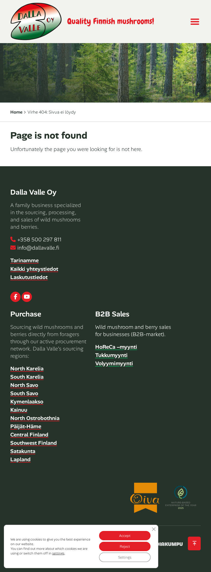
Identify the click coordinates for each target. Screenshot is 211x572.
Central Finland (29, 434)
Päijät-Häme (25, 426)
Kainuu (18, 410)
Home (16, 112)
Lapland (20, 459)
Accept (124, 535)
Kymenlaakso (26, 401)
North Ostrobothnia (34, 418)
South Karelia (26, 376)
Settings (124, 557)
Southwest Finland (33, 443)
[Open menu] (194, 21)
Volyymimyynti (114, 363)
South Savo (24, 393)
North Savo (24, 385)
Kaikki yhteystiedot (34, 269)
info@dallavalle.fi (38, 247)
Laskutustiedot (29, 277)
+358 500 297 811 (39, 239)
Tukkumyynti (111, 355)
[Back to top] (194, 543)
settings (58, 553)
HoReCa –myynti (116, 347)
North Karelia (26, 368)
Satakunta (22, 451)
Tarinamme (24, 260)
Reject (125, 546)
